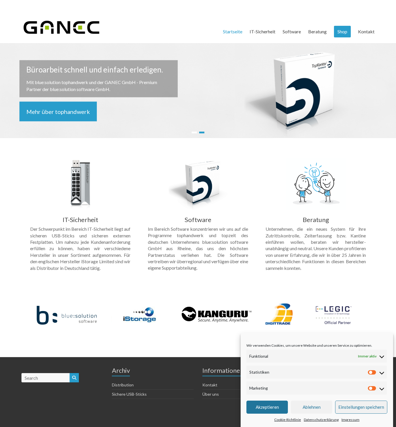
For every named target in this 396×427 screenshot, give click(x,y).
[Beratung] (316, 161)
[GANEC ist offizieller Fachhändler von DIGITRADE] (279, 307)
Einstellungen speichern (361, 407)
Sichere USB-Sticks (129, 394)
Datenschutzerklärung (321, 419)
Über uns (210, 394)
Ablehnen (312, 407)
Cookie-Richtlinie (287, 419)
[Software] (198, 161)
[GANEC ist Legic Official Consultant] (334, 307)
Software (292, 31)
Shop (342, 31)
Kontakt (366, 31)
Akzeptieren (267, 407)
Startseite (232, 31)
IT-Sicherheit (262, 31)
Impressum (350, 419)
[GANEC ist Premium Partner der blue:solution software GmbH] (67, 307)
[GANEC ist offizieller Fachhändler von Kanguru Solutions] (217, 307)
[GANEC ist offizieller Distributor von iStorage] (140, 307)
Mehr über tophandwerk (58, 111)
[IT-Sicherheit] (80, 161)
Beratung (317, 31)
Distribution (123, 384)
